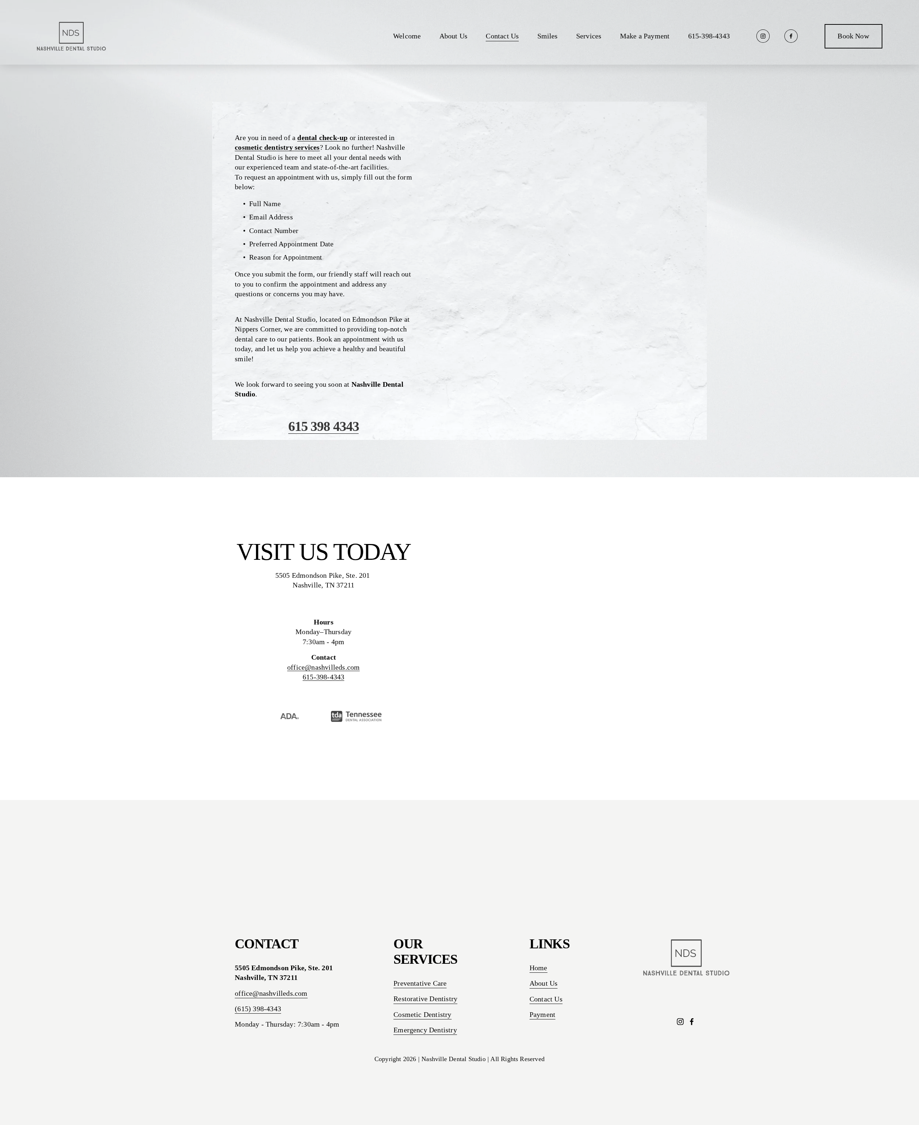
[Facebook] (791, 36)
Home (538, 968)
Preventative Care (420, 983)
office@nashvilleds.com (323, 667)
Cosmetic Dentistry (422, 1014)
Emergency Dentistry (425, 1030)
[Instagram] (763, 36)
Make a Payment (645, 36)
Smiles (547, 36)
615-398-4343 (709, 36)
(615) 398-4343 (258, 1009)
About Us (453, 36)
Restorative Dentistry (425, 999)
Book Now (853, 36)
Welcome (407, 36)
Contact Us (502, 36)
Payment (542, 1014)
